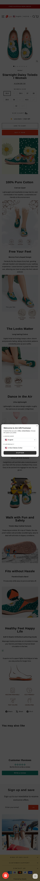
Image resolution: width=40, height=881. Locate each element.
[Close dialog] (37, 426)
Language (9, 436)
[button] (20, 440)
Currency (9, 444)
